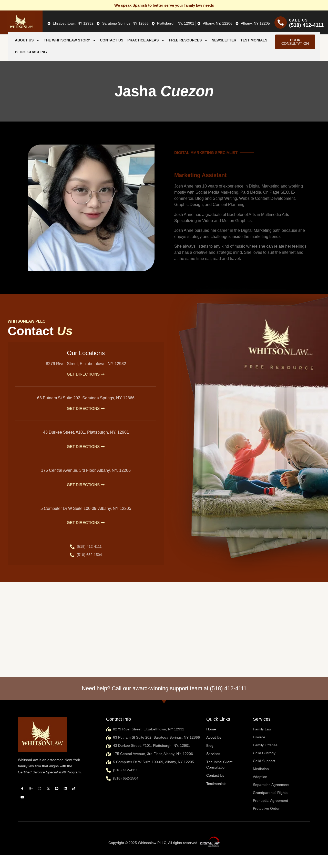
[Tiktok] (74, 788)
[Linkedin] (65, 788)
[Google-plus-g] (31, 788)
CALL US (298, 20)
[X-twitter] (48, 788)
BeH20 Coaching (31, 52)
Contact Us (111, 40)
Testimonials (253, 40)
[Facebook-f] (22, 788)
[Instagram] (39, 788)
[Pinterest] (56, 788)
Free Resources (185, 40)
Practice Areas (143, 40)
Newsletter (224, 40)
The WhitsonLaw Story (67, 40)
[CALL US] (280, 22)
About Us (24, 40)
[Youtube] (22, 797)
